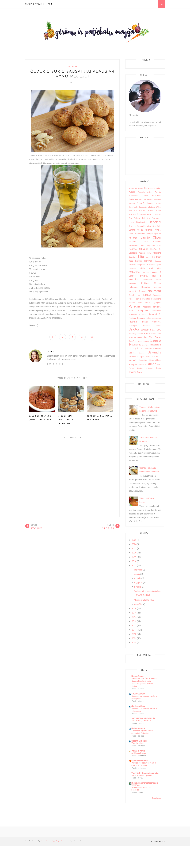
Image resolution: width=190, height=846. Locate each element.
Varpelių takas (137, 743)
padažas (146, 294)
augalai (132, 192)
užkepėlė (132, 357)
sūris (151, 337)
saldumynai (133, 326)
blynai (158, 207)
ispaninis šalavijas (145, 234)
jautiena (132, 241)
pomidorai (156, 307)
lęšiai (158, 268)
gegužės (138, 604)
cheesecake (156, 214)
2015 (134, 613)
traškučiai (148, 349)
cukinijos (146, 218)
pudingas (142, 314)
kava (159, 245)
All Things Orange (138, 753)
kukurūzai (132, 265)
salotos (134, 329)
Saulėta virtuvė (138, 693)
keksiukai (143, 248)
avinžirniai (133, 195)
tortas (140, 348)
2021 (134, 548)
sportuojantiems (136, 334)
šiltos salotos (143, 341)
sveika (158, 337)
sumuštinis (142, 337)
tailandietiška (155, 345)
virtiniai (141, 365)
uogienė (132, 353)
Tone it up (132, 349)
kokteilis (156, 256)
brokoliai (132, 214)
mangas (146, 272)
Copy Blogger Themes (59, 841)
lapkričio (138, 570)
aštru (158, 188)
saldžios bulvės (152, 326)
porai (131, 311)
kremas (138, 261)
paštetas (146, 299)
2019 (134, 557)
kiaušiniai (132, 257)
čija (153, 218)
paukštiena (156, 299)
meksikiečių (147, 280)
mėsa (158, 279)
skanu (154, 330)
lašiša (142, 268)
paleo (131, 299)
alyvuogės (139, 188)
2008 (134, 642)
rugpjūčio (138, 582)
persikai (132, 303)
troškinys (156, 348)
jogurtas (145, 242)
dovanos (72, 66)
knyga (148, 257)
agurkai (131, 188)
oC (139, 295)
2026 (134, 540)
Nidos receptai (138, 728)
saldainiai (156, 322)
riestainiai (157, 318)
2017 (134, 565)
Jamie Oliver (151, 237)
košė (131, 261)
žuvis (139, 372)
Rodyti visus (156, 798)
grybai (158, 230)
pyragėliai (146, 307)
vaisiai (148, 357)
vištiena (150, 364)
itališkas (133, 237)
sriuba (146, 333)
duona (140, 226)
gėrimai (132, 230)
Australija (141, 192)
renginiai (141, 318)
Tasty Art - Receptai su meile (144, 773)
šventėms (145, 345)
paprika (138, 299)
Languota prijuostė (145, 264)
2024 (134, 544)
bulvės (140, 214)
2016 (134, 608)
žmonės (132, 372)
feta (159, 226)
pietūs (147, 303)
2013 (134, 621)
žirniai (158, 368)
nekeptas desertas (139, 287)
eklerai (154, 226)
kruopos (158, 261)
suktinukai (132, 337)
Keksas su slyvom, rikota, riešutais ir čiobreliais (142, 732)
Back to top (157, 842)
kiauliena (157, 253)
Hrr (135, 234)
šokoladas (155, 340)
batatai (150, 203)
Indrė (50, 351)
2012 (134, 625)
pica (140, 302)
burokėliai (147, 214)
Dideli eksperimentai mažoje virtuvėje (144, 784)
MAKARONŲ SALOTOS (141, 721)
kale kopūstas (148, 245)
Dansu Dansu (137, 676)
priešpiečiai (143, 310)
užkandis (154, 352)
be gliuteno (150, 207)
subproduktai (156, 334)
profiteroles (157, 311)
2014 (134, 617)
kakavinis (157, 242)
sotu (159, 330)
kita (141, 257)
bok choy (133, 211)
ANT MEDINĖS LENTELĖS (143, 718)
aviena (149, 192)
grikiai (131, 234)
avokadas (156, 195)
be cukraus (140, 207)
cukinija (137, 218)
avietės (158, 192)
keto (149, 253)
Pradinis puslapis (35, 4)
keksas (133, 248)
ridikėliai (149, 318)
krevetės (148, 261)
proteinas (133, 314)
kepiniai (142, 253)
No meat (154, 291)
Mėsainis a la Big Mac (144, 600)
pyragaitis (157, 303)
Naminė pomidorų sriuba (141, 775)
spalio (137, 574)
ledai (150, 268)
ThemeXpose (45, 841)
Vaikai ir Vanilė (138, 751)
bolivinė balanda (146, 211)
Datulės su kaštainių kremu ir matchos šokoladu (143, 764)
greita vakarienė (145, 230)
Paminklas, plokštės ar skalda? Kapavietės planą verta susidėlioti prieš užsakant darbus (144, 682)
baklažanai (133, 199)
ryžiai (145, 322)
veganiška (143, 360)
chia (130, 218)
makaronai (134, 271)
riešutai (133, 321)
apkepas (151, 188)
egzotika (147, 226)
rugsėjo (137, 578)
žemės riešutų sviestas (141, 368)
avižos (145, 196)
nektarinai (157, 287)
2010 (134, 634)
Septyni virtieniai (139, 741)
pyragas (135, 306)
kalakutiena (133, 245)
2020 (134, 553)
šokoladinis (135, 344)
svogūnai (132, 341)
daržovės (141, 222)
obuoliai (132, 295)
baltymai (142, 199)
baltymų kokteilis (154, 199)
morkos (157, 283)
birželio (137, 587)
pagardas (157, 295)
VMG (159, 365)
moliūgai (145, 283)
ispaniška (157, 234)
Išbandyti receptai (139, 760)
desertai (155, 222)
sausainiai (146, 329)
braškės (158, 211)
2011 (134, 630)
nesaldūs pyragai (137, 291)
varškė (132, 360)
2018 (134, 561)
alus (145, 188)
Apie (50, 4)
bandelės (141, 203)
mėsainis (132, 283)
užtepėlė (141, 356)
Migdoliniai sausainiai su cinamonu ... (66, 420)
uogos (141, 353)
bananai (132, 203)
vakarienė (156, 356)
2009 (134, 638)
